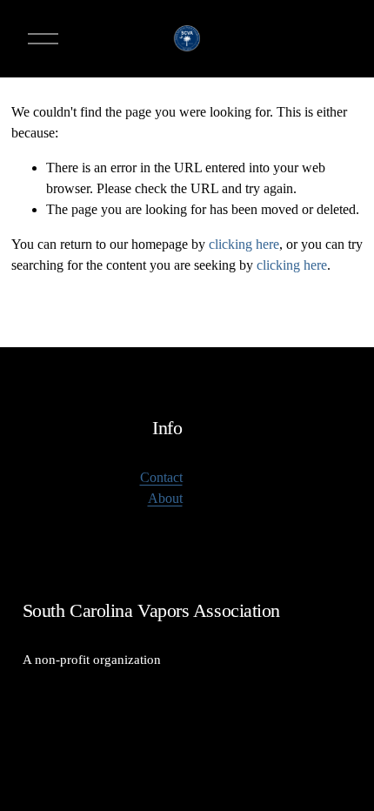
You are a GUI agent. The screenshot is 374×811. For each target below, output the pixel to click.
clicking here (244, 244)
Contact (161, 477)
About (165, 498)
